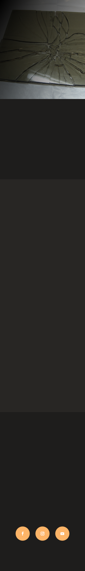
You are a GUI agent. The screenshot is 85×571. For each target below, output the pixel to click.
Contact (42, 397)
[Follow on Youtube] (62, 533)
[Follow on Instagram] (42, 533)
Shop (42, 317)
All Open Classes (42, 237)
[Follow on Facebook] (23, 533)
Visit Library (42, 164)
